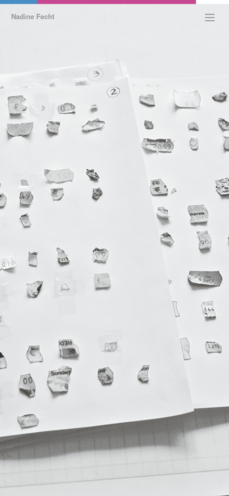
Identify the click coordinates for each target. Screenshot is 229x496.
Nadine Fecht (32, 16)
